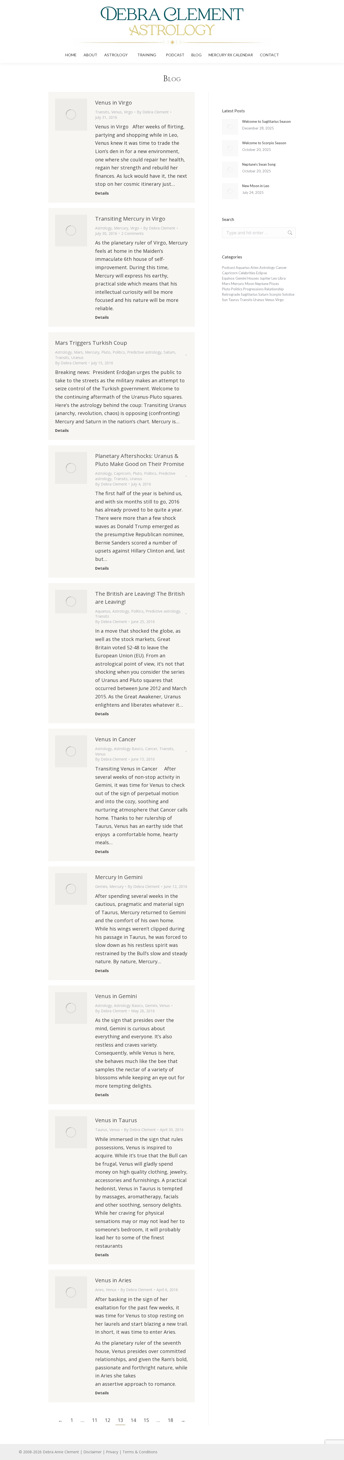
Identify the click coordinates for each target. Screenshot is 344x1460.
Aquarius (102, 611)
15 (146, 1420)
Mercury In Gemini (118, 877)
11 (94, 1420)
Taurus (101, 1129)
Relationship (274, 289)
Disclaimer (92, 1451)
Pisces (274, 283)
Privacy (112, 1451)
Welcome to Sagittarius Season (266, 121)
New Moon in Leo (255, 186)
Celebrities (246, 273)
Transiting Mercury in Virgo (130, 218)
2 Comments (132, 233)
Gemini (101, 886)
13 (120, 1420)
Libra (282, 278)
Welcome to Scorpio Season (264, 143)
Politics (119, 352)
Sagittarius (249, 294)
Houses (253, 278)
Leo (274, 278)
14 (133, 1420)
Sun (225, 300)
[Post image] (230, 127)
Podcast (228, 267)
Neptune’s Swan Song (258, 164)
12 (107, 1420)
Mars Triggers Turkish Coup (91, 342)
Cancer (151, 748)
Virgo (128, 111)
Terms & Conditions (140, 1451)
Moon (249, 283)
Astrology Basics (128, 748)
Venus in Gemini (116, 996)
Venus (116, 111)
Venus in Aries (113, 1280)
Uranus (77, 357)
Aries (99, 1289)
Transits (102, 111)
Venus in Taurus (116, 1120)
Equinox (228, 278)
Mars (78, 352)
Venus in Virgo (113, 102)
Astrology (103, 228)
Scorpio (275, 294)
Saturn (169, 352)
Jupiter (265, 278)
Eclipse (261, 273)
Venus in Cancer (115, 739)
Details (102, 193)
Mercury (121, 228)
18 (170, 1420)
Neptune (261, 283)
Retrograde (231, 294)
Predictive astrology (144, 352)
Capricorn (122, 473)
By (153, 111)
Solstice (288, 294)
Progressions (253, 289)
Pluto (105, 352)
